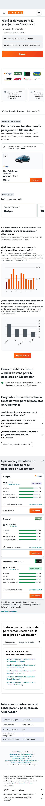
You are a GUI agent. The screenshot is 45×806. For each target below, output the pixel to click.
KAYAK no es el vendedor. (14, 790)
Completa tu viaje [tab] (26, 642)
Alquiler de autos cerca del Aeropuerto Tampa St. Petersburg (21, 683)
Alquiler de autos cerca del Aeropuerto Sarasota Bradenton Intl (21, 672)
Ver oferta (35, 180)
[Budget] (38, 476)
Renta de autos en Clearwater (21, 763)
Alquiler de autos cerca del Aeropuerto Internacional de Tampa (21, 666)
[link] (22, 355)
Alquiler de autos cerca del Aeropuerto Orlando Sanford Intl (21, 678)
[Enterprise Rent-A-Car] (38, 561)
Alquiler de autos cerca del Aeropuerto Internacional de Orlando (21, 660)
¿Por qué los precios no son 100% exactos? (18, 798)
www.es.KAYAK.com (17, 752)
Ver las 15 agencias (9, 611)
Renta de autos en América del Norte (21, 754)
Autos (29, 752)
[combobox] (14, 29)
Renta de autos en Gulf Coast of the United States (21, 760)
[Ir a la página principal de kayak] (15, 12)
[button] (4, 13)
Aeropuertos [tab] (10, 642)
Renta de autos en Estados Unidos (21, 756)
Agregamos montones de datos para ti (19, 794)
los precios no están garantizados (21, 783)
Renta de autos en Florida (21, 758)
